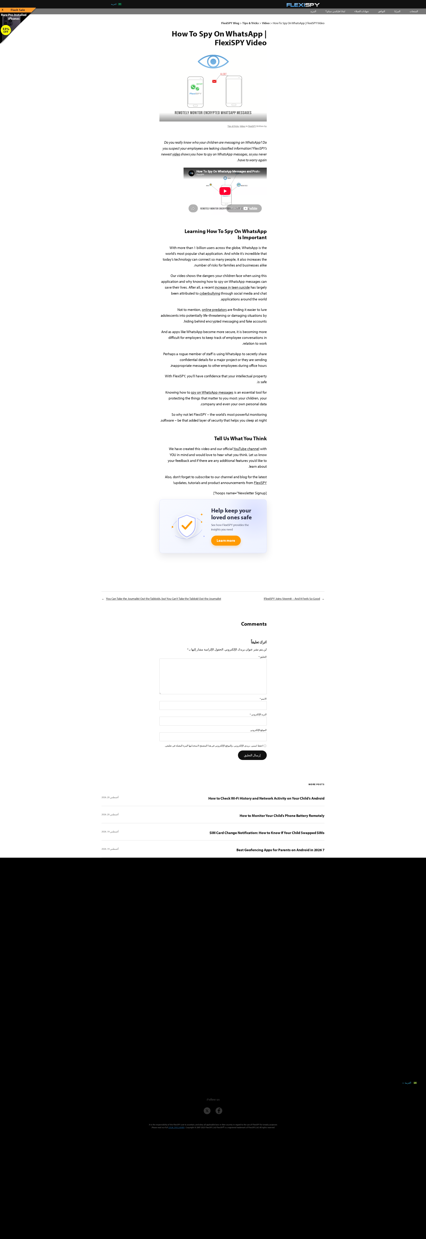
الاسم (263, 698)
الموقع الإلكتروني (258, 730)
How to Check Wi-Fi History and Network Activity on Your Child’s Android (266, 798)
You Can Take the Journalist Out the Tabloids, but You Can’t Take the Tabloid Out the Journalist (163, 599)
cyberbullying (210, 293)
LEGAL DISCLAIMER (176, 1127)
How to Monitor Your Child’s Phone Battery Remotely (282, 815)
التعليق (263, 656)
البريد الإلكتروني (258, 714)
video (176, 154)
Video (242, 126)
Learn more (226, 540)
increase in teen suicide (232, 287)
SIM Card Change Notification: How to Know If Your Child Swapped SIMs (267, 833)
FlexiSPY (252, 126)
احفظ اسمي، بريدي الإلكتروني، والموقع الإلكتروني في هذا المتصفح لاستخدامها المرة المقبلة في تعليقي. (214, 745)
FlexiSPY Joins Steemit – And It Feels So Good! (292, 599)
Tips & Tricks (233, 126)
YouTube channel (246, 448)
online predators (214, 309)
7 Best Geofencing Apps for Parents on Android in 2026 (280, 850)
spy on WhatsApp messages (212, 392)
